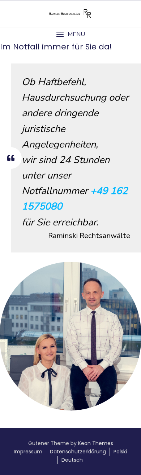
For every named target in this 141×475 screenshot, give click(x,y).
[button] (70, 34)
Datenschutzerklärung (78, 451)
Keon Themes (95, 443)
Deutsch (72, 459)
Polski (120, 451)
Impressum (28, 451)
